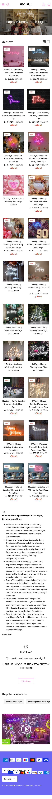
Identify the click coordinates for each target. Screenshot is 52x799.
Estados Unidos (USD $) (15, 770)
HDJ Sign (38, 785)
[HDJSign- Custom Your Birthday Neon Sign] (13, 185)
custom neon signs (14, 701)
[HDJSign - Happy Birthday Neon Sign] (13, 271)
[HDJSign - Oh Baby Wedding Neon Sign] (13, 314)
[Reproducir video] (26, 729)
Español (7, 779)
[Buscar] (9, 4)
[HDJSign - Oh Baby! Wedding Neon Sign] (13, 351)
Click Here (26, 681)
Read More (7, 634)
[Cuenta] (43, 4)
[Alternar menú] (3, 4)
